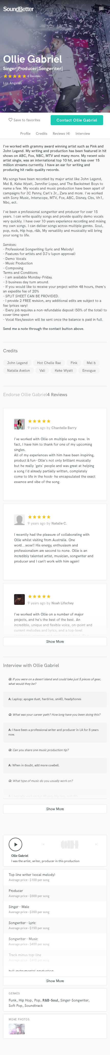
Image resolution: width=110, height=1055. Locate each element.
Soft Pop (15, 1006)
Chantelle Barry (63, 428)
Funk (12, 1000)
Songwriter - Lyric (22, 923)
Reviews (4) (61, 133)
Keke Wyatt (64, 370)
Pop (37, 1000)
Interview (82, 133)
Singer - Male (19, 907)
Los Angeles (12, 83)
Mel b (91, 363)
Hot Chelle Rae (49, 363)
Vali (42, 370)
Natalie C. (59, 523)
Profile (25, 133)
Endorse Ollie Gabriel (25, 395)
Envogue (89, 370)
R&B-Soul (50, 1000)
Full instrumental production (31, 971)
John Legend (17, 363)
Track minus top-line (25, 955)
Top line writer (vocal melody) (32, 875)
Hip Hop (25, 1000)
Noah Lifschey (62, 603)
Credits (41, 133)
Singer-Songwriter (74, 1000)
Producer (16, 891)
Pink (74, 363)
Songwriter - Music (23, 939)
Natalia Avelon (18, 370)
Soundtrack (34, 1006)
